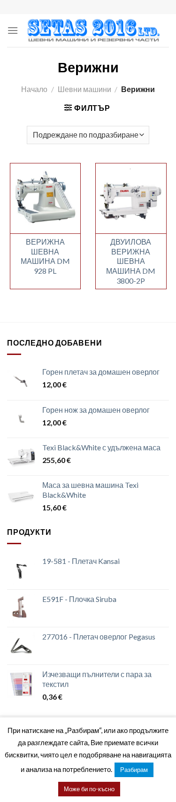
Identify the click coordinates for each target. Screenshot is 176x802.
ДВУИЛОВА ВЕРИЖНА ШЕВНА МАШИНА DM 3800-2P (130, 261)
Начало (34, 89)
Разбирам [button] (134, 769)
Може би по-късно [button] (89, 789)
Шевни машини (84, 89)
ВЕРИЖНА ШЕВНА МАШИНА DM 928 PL (45, 256)
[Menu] (12, 30)
